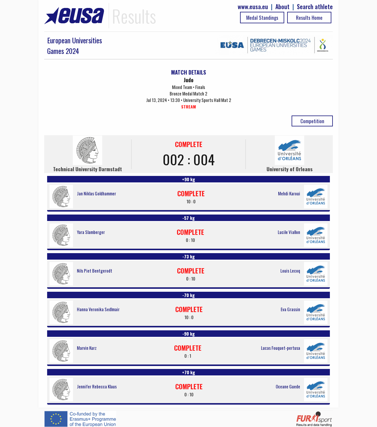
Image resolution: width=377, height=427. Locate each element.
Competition (312, 121)
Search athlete (315, 6)
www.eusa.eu (253, 6)
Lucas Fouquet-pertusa (280, 347)
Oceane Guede (288, 386)
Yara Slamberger (91, 232)
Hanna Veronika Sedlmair (98, 309)
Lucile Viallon (289, 232)
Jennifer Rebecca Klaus (97, 386)
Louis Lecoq (290, 270)
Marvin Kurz (87, 347)
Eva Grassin (290, 309)
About (282, 6)
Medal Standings (262, 17)
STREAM (188, 106)
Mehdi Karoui (289, 193)
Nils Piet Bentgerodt (94, 270)
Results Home (309, 17)
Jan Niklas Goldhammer (96, 193)
